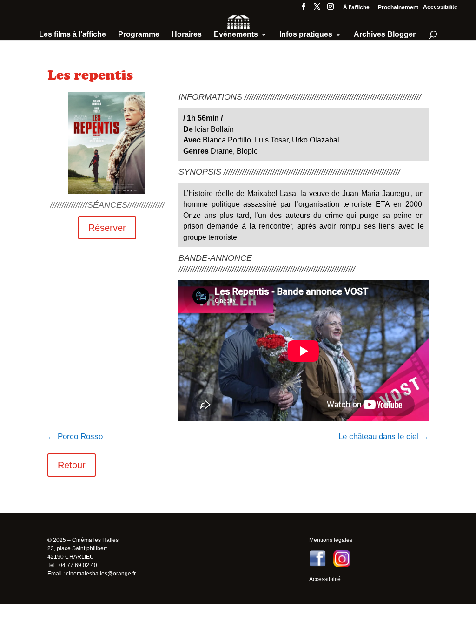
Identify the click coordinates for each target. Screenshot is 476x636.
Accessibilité (440, 7)
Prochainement (398, 8)
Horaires (187, 34)
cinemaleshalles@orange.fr (101, 573)
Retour (72, 465)
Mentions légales (330, 540)
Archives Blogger (385, 34)
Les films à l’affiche (72, 34)
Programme (138, 34)
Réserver (107, 228)
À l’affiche (356, 8)
